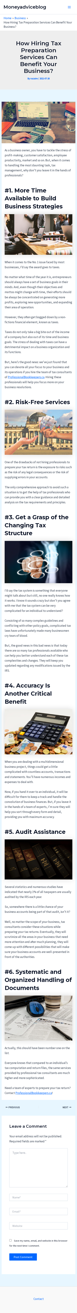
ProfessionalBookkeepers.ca (26, 377)
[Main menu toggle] (69, 7)
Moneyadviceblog (25, 7)
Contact (38, 1299)
